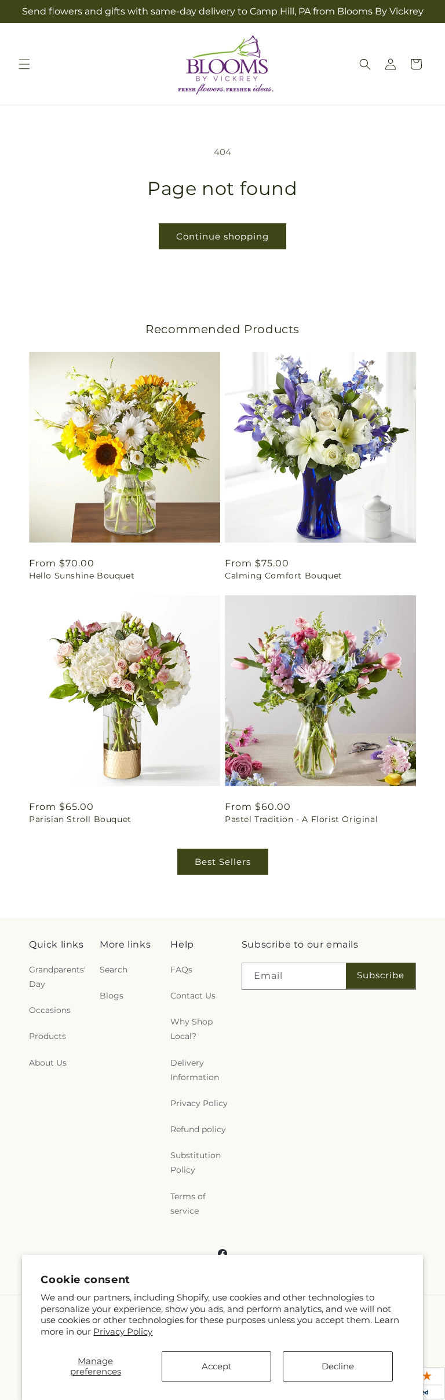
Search (113, 969)
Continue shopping (222, 236)
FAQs (181, 969)
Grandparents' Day (57, 976)
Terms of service (188, 1203)
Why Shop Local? (191, 1028)
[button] (24, 64)
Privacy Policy (122, 1331)
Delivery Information (194, 1070)
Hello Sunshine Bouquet (81, 575)
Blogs (111, 995)
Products (47, 1036)
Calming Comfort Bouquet (283, 575)
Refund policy (198, 1129)
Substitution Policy (195, 1162)
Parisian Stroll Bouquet (80, 819)
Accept (217, 1366)
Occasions (50, 1010)
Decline (338, 1366)
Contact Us (193, 995)
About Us (48, 1063)
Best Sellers (223, 861)
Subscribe (380, 975)
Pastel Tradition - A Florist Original (301, 819)
